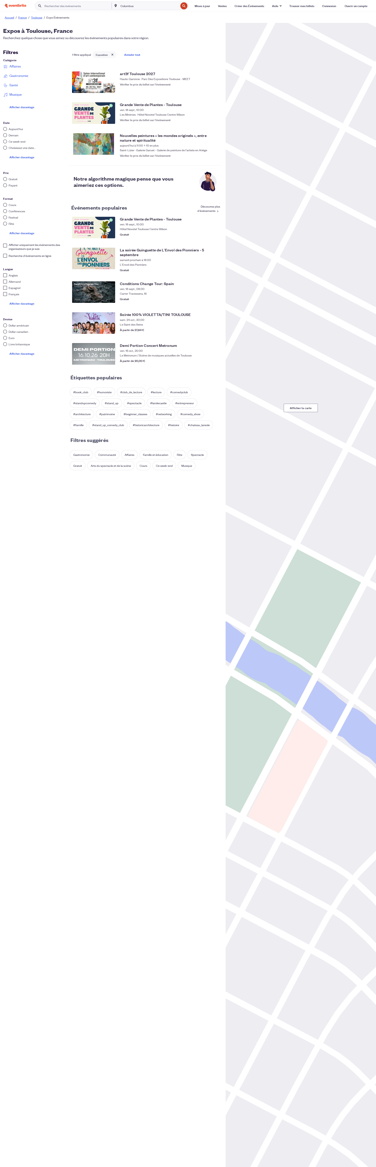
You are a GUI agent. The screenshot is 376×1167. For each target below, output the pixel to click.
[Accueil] (15, 6)
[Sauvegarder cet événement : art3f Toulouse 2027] (215, 89)
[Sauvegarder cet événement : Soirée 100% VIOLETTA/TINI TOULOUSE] (215, 330)
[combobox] (149, 5)
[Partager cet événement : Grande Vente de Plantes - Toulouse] (208, 120)
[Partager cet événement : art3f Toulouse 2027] (208, 89)
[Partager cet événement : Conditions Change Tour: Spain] (208, 299)
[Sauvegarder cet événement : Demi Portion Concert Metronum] (215, 361)
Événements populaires (99, 207)
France (22, 17)
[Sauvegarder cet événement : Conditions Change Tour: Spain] (215, 299)
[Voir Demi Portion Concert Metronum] (93, 354)
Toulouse (36, 17)
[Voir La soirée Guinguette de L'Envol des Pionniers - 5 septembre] (93, 258)
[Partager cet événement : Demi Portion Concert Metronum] (208, 361)
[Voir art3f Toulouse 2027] (93, 82)
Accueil (9, 17)
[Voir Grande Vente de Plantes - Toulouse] (93, 113)
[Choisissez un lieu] (115, 5)
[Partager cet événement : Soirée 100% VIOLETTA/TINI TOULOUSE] (208, 330)
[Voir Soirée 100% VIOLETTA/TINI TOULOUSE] (93, 323)
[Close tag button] (112, 54)
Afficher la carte (301, 408)
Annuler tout (132, 54)
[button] (277, 6)
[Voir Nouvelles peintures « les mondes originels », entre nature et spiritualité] (93, 144)
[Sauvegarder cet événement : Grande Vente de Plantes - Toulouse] (215, 120)
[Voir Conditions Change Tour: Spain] (93, 292)
